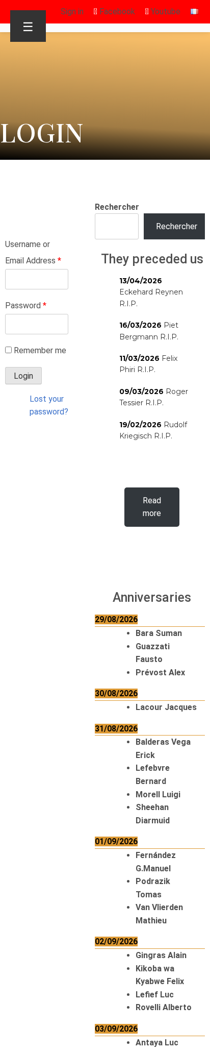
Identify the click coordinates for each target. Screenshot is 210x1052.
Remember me (40, 350)
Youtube (164, 11)
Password (25, 305)
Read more (152, 507)
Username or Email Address (33, 252)
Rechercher (117, 207)
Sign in (72, 11)
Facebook (116, 11)
